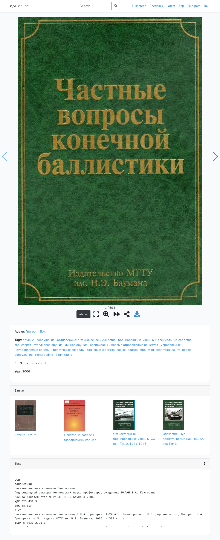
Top (181, 6)
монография (45, 354)
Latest (171, 6)
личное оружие (77, 345)
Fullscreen (139, 6)
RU (206, 6)
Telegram (193, 6)
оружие (29, 340)
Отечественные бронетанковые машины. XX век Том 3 (183, 439)
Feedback (156, 6)
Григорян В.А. (36, 331)
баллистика (65, 354)
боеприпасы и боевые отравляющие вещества (125, 345)
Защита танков (25, 434)
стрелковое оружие (49, 345)
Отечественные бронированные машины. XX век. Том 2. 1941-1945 (134, 439)
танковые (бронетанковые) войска (113, 350)
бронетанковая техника (158, 350)
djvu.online (19, 5)
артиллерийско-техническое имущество (87, 340)
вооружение (46, 340)
